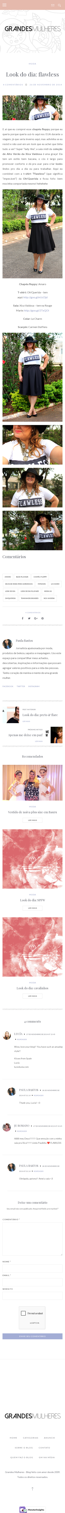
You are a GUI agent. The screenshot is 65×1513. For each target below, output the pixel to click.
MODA (32, 63)
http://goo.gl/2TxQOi (36, 310)
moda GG (48, 591)
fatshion (42, 584)
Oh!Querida (10, 598)
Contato (44, 1447)
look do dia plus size (30, 591)
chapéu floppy (40, 577)
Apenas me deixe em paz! (25, 735)
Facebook (7, 686)
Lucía (18, 1034)
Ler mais (32, 820)
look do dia (10, 591)
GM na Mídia (47, 1457)
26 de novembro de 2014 (46, 84)
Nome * (6, 1262)
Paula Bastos (24, 641)
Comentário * (11, 1219)
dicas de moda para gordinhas (18, 584)
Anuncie (49, 1438)
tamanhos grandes (29, 598)
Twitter (21, 686)
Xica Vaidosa (49, 598)
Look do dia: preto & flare (40, 715)
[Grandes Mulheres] (32, 28)
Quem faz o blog (21, 1457)
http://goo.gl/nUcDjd (35, 297)
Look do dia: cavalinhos (32, 988)
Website (7, 1289)
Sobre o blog (24, 1447)
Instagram (34, 686)
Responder (22, 1039)
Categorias (30, 1438)
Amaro (8, 577)
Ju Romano (21, 1125)
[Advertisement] (32, 1378)
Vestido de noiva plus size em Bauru (32, 812)
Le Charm (55, 584)
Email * (6, 1275)
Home (13, 1438)
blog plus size (22, 577)
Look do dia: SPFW (32, 900)
